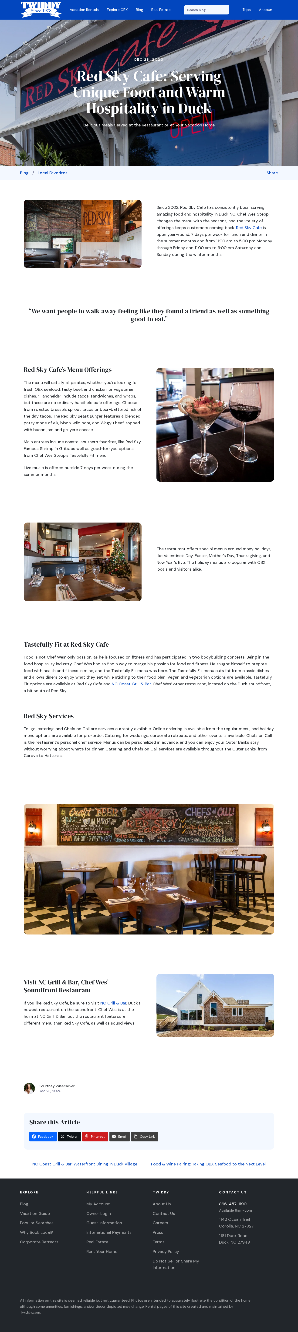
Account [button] (266, 9)
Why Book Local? (36, 1232)
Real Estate (161, 9)
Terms (159, 1242)
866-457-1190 (233, 1204)
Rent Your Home (101, 1251)
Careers (160, 1223)
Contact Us (164, 1213)
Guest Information (104, 1223)
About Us (162, 1204)
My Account (98, 1204)
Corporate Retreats (39, 1242)
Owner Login (98, 1213)
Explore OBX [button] (117, 9)
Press (158, 1232)
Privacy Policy (166, 1251)
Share (272, 173)
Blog (139, 9)
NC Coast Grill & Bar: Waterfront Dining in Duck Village (84, 1164)
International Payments (109, 1232)
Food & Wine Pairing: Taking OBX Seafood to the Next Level (209, 1164)
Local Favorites (53, 173)
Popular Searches (37, 1223)
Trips (246, 9)
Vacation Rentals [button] (84, 9)
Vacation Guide (35, 1213)
